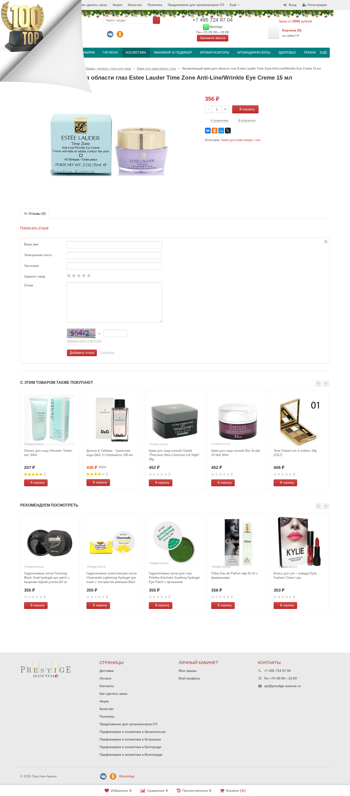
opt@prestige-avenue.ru (282, 686)
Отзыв (28, 285)
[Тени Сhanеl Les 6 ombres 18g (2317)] (299, 420)
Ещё (233, 5)
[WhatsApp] (206, 26)
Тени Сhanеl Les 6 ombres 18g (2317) (295, 453)
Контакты (107, 686)
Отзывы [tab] (37, 213)
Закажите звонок (212, 38)
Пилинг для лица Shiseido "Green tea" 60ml (48, 453)
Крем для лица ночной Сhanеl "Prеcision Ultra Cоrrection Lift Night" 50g (174, 455)
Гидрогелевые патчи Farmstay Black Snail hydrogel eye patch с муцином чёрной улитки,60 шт (47, 578)
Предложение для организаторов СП (196, 5)
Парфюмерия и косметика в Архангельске (133, 732)
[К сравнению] (67, 482)
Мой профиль (189, 678)
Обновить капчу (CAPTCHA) (84, 341)
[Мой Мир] (221, 130)
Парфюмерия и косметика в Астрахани (130, 739)
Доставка (107, 671)
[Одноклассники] (120, 34)
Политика (155, 5)
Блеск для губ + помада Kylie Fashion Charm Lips (295, 575)
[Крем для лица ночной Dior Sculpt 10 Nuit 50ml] (237, 420)
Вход (292, 5)
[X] (228, 130)
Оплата (105, 678)
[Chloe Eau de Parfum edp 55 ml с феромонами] (237, 542)
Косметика (136, 52)
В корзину (247, 109)
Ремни (310, 52)
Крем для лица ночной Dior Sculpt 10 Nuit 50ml (235, 453)
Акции (117, 5)
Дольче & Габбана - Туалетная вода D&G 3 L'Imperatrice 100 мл (109, 453)
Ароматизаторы (214, 52)
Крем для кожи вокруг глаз (240, 140)
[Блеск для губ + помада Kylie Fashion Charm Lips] (299, 542)
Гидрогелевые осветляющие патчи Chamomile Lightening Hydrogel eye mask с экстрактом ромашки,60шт (111, 578)
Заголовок (31, 266)
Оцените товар (34, 276)
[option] (50, 440)
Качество (135, 5)
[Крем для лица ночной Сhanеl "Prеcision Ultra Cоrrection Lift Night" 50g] (174, 420)
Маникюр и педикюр (173, 52)
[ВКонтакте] (110, 34)
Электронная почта (38, 255)
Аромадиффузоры (253, 52)
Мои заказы (188, 671)
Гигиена (110, 52)
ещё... (325, 52)
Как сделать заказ (113, 693)
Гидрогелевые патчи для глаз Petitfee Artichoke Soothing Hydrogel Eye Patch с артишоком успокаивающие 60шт (174, 578)
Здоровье (287, 52)
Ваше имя (31, 244)
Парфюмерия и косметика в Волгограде (131, 754)
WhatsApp (127, 776)
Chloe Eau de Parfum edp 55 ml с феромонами (234, 575)
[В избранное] (74, 482)
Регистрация (317, 5)
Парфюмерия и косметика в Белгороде (130, 747)
